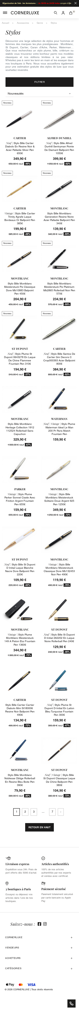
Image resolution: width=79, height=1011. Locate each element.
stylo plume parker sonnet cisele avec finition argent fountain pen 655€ (19, 499)
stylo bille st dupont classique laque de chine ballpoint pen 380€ (59, 780)
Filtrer (39, 82)
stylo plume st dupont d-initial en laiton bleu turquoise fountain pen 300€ (59, 709)
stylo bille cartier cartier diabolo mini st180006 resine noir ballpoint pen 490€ (20, 709)
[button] (55, 12)
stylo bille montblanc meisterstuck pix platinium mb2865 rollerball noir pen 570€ (59, 288)
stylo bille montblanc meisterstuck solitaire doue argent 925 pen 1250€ (59, 499)
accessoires (23, 23)
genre (40, 23)
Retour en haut (39, 827)
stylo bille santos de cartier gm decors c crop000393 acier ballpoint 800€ (59, 358)
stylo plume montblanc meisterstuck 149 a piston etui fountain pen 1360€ (19, 639)
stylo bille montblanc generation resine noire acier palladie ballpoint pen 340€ (59, 218)
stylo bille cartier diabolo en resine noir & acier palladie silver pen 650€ (20, 148)
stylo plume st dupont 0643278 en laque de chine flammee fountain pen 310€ (19, 358)
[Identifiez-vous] (63, 12)
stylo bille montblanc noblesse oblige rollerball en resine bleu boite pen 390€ (19, 780)
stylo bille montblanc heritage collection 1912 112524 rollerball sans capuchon (20, 428)
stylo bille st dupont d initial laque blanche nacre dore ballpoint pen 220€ (19, 569)
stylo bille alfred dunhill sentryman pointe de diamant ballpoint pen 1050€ (59, 148)
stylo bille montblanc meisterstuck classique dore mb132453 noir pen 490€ (59, 569)
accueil (5, 23)
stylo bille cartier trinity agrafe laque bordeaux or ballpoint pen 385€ (19, 218)
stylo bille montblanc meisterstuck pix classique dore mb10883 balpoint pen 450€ (19, 288)
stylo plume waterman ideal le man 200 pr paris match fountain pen (59, 428)
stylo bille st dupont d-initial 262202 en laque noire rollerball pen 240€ (59, 638)
